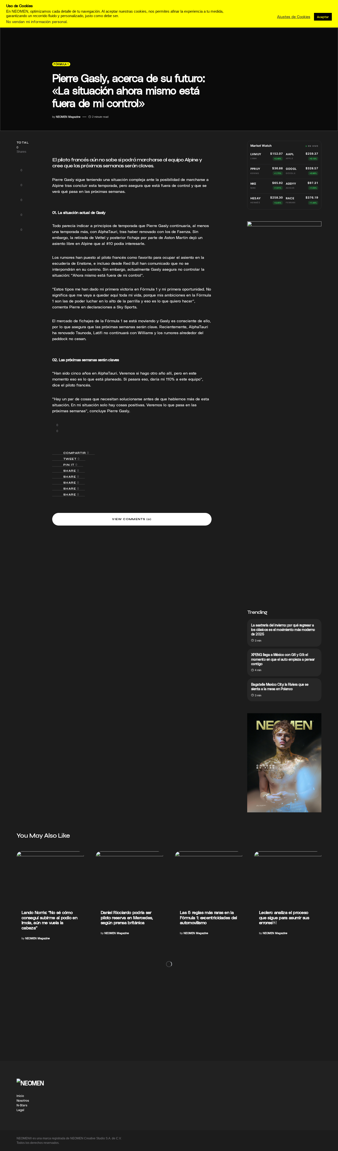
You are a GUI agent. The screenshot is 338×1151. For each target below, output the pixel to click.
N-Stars (22, 1105)
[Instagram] (315, 1086)
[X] (317, 1105)
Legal (20, 1110)
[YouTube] (315, 1095)
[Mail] (315, 1100)
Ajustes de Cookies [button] (293, 16)
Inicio (20, 1095)
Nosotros (23, 1100)
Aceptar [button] (323, 17)
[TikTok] (315, 1091)
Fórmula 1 (61, 64)
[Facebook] (315, 1081)
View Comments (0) (131, 519)
